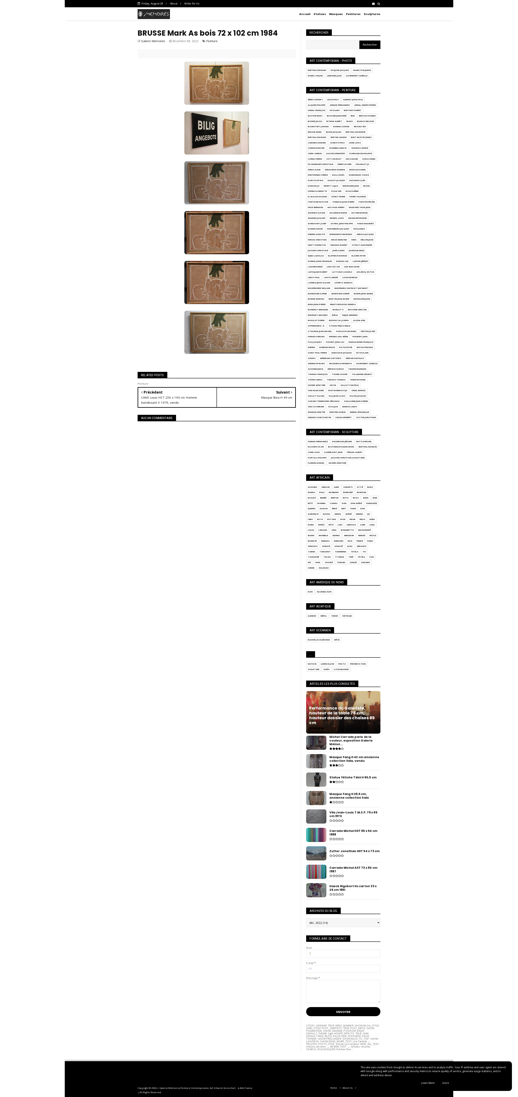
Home (333, 1088)
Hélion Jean (367, 239)
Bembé (323, 497)
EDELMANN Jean (351, 186)
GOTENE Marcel (359, 212)
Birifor (335, 497)
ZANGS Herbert (343, 417)
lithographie (341, 669)
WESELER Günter (316, 412)
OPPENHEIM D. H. (316, 325)
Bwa (375, 497)
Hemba (359, 514)
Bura (366, 497)
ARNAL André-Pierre (365, 105)
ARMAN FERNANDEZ (340, 105)
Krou (362, 519)
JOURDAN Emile (357, 250)
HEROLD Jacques (365, 234)
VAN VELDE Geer (316, 390)
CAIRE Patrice (337, 142)
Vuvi (371, 557)
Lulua (311, 530)
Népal (324, 616)
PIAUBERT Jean (360, 336)
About (173, 3)
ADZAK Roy (333, 99)
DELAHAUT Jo (362, 164)
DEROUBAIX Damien (335, 169)
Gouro (326, 514)
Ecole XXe (336, 191)
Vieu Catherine (316, 406)
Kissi (342, 519)
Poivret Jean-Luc (335, 342)
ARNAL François (316, 110)
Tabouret (325, 551)
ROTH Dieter (345, 347)
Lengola (351, 524)
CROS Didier (352, 159)
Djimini (311, 508)
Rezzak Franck (365, 347)
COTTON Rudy (333, 159)
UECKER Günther (316, 385)
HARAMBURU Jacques (338, 228)
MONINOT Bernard (318, 309)
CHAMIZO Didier (359, 148)
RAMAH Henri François (361, 342)
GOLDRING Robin (338, 212)
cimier (311, 568)
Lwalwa (322, 530)
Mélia (335, 315)
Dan (344, 503)
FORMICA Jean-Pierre (344, 202)
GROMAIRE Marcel (357, 218)
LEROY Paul (314, 277)
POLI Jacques (315, 342)
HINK (353, 239)
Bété (310, 503)
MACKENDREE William (319, 288)
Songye (326, 546)
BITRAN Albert (334, 121)
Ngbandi (338, 541)
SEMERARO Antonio (330, 358)
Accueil (304, 14)
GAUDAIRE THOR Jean (359, 207)
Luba (372, 524)
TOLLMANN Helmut (362, 374)
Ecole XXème (352, 191)
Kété (331, 524)
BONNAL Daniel (341, 126)
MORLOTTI (338, 309)
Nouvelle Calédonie (319, 639)
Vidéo (327, 669)
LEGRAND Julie (334, 75)
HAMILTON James (362, 70)
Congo (334, 503)
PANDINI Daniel (316, 463)
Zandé (353, 562)
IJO (368, 514)
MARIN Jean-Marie (363, 293)
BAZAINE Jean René (336, 115)
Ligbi (362, 524)
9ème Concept (315, 99)
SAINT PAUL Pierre (317, 352)
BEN (353, 115)
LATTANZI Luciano (342, 272)
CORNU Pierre (315, 159)
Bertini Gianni (339, 137)
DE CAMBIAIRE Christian (320, 164)
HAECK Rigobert (365, 223)
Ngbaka (325, 541)
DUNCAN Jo (314, 186)
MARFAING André (340, 293)
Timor (334, 616)
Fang (353, 508)
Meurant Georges (318, 315)
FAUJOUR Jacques (340, 70)
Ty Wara (339, 557)
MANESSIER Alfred (317, 293)
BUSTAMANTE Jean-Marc (341, 446)
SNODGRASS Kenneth (340, 363)
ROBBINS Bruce (327, 347)
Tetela (354, 551)
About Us (348, 1088)
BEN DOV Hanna (367, 115)
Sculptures (372, 14)
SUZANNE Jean (315, 369)
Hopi (310, 591)
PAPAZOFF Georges (346, 331)
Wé (309, 562)
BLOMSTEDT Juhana (318, 126)
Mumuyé (312, 541)
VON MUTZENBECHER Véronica (324, 401)
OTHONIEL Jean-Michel (320, 331)
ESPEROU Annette (317, 191)
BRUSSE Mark (315, 132)
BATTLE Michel (364, 441)
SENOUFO (312, 546)
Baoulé (312, 497)
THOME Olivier (339, 374)
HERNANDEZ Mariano (340, 234)
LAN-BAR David (352, 266)
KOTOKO (331, 519)
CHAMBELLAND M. (338, 148)
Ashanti (348, 487)
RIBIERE (311, 347)
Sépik (337, 639)
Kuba (372, 519)
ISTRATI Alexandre (362, 245)
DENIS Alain (314, 169)
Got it (445, 1083)
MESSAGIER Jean (361, 299)
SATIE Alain (362, 352)
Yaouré (329, 562)
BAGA (370, 487)
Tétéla (361, 557)
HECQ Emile (359, 228)
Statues (320, 14)
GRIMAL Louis (337, 218)
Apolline (335, 110)
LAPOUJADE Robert (318, 272)
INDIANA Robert (339, 245)
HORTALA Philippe (317, 457)
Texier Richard (358, 379)
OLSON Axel (359, 320)
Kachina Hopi (324, 591)
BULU (322, 492)
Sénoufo (361, 546)
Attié (360, 487)
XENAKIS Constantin (319, 417)
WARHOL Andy (349, 406)
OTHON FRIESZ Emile (339, 325)
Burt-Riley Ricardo (361, 137)
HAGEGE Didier (315, 228)
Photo (342, 664)
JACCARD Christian (318, 250)
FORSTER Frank (367, 202)
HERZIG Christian (317, 239)
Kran (352, 519)
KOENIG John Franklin (320, 261)
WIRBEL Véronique (359, 412)
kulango (324, 568)
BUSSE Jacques (334, 132)
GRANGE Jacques (316, 218)
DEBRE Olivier (345, 164)
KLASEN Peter (358, 255)
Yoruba (341, 562)
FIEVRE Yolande (357, 196)
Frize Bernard (315, 207)
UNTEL (333, 385)
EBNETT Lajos (331, 186)
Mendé (361, 535)
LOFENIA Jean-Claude (319, 282)
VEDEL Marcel (358, 390)
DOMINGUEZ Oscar (359, 175)
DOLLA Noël (338, 175)
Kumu (311, 524)
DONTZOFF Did (315, 180)
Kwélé (321, 524)
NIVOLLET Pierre (316, 320)
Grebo (337, 514)
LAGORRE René (315, 266)
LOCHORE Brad (350, 277)
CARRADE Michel (316, 148)
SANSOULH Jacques (341, 352)
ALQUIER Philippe (316, 105)
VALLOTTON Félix (350, 385)
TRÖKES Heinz (315, 379)
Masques (336, 14)
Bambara (334, 492)
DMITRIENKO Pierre (318, 175)
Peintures (353, 14)
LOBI (340, 524)
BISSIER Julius (315, 121)
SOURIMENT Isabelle (356, 75)
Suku (349, 546)
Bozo (356, 497)
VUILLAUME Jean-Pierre (356, 401)
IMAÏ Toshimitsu (317, 245)
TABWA (311, 551)
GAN (362, 508)
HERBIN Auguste (316, 234)
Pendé (360, 541)
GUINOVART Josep (317, 223)
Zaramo (365, 562)
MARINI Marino (316, 299)
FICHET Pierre (338, 196)
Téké (350, 557)
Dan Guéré (356, 503)
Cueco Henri (368, 159)
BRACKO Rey (360, 126)
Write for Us (191, 3)
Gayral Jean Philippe (342, 223)
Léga (334, 530)
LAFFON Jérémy (360, 261)
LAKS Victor (333, 266)
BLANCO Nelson (365, 121)
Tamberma (341, 551)
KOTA (320, 519)
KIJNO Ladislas (316, 255)
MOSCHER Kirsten (357, 309)
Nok (350, 541)
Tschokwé (313, 557)
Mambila (323, 535)
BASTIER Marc (315, 115)
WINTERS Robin (337, 412)
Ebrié (334, 508)
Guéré (348, 514)
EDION (366, 186)
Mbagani (349, 535)
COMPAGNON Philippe (360, 153)
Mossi (372, 535)
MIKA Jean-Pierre (317, 304)
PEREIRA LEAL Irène (338, 336)
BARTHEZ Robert (353, 110)
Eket (343, 508)
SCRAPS (311, 358)
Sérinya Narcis (335, 369)
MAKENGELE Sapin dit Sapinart (351, 288)
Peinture (212, 41)
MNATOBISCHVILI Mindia (343, 304)
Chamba (321, 503)
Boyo (346, 497)
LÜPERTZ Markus (343, 282)
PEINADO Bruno (316, 336)
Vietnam (347, 616)
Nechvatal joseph (339, 320)
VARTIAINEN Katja (337, 390)
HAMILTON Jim (315, 75)
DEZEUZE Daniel (357, 169)
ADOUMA (312, 487)
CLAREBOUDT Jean (333, 452)
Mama (311, 535)
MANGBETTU (347, 530)
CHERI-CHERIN (315, 153)
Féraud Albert (355, 452)
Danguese (371, 503)
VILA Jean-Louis (337, 396)
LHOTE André (331, 277)
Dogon (324, 508)
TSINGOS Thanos (336, 379)
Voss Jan (333, 406)
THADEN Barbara (357, 369)
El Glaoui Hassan (317, 196)
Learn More (428, 1083)
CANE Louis (355, 142)
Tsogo (327, 557)
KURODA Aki (342, 261)
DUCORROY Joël (357, 180)
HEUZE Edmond (339, 239)
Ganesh (312, 616)
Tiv (364, 551)
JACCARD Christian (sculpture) (348, 457)
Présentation (358, 664)
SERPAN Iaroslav (355, 358)
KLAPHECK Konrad (337, 255)
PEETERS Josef (368, 331)
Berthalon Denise (355, 132)
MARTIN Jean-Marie (339, 299)
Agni (336, 487)
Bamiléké (348, 492)
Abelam (326, 487)
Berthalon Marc (317, 70)
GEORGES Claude (316, 212)
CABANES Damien (317, 142)
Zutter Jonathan (366, 417)
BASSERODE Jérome (342, 441)
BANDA (311, 492)
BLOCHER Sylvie (316, 446)
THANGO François (318, 374)
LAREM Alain (327, 664)
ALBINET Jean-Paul (353, 99)
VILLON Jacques (357, 396)
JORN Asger (338, 250)
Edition (312, 664)
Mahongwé (364, 530)
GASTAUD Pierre (335, 207)
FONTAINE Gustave (318, 202)
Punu (370, 541)
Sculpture (313, 669)
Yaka (318, 562)
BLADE (349, 121)
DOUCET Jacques (336, 180)
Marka (336, 535)
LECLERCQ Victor (365, 272)
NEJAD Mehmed (350, 315)
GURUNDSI (313, 514)
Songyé (338, 546)
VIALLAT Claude (316, 396)
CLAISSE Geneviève (335, 153)
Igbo (310, 519)
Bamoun (361, 492)
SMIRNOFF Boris (316, 363)
